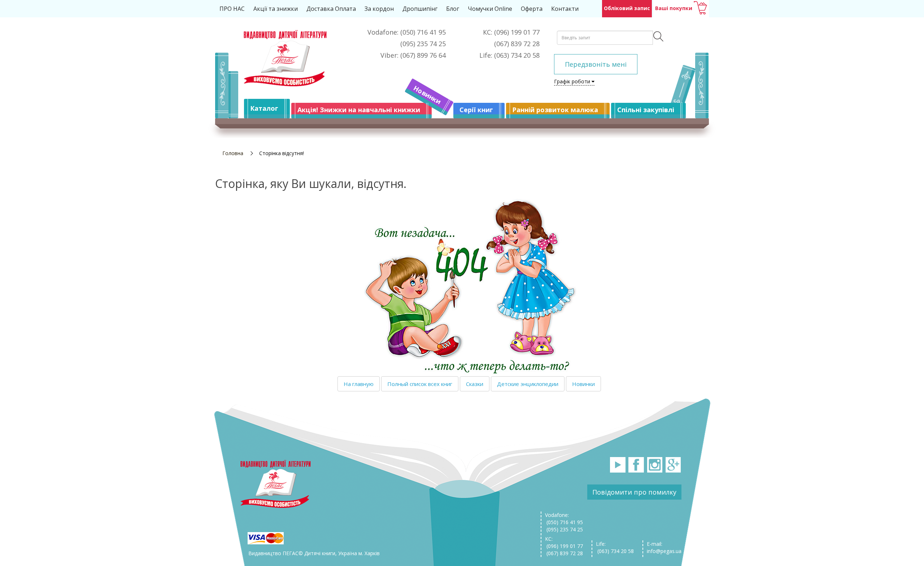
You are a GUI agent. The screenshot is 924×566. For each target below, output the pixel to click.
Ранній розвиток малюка (555, 109)
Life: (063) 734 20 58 (615, 547)
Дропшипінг (419, 9)
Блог (452, 9)
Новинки (427, 95)
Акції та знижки (275, 9)
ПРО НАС (232, 9)
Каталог (264, 108)
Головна (232, 153)
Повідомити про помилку (634, 492)
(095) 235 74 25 (564, 529)
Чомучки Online (490, 9)
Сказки (474, 383)
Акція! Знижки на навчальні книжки (358, 109)
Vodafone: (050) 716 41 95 (564, 519)
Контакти (565, 9)
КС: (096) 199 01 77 (564, 542)
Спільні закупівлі (645, 109)
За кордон (379, 9)
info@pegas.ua (664, 551)
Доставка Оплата (331, 9)
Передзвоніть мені (596, 64)
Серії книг (476, 109)
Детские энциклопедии (527, 383)
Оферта (531, 9)
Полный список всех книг (419, 383)
